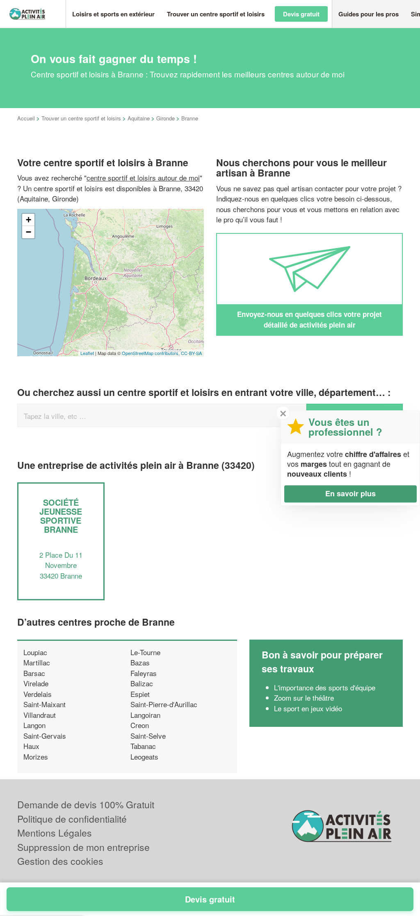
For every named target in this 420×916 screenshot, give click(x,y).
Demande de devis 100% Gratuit (85, 804)
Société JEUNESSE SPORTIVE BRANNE (60, 515)
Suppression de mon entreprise (83, 847)
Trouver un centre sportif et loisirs (81, 118)
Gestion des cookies (60, 861)
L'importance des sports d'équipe (324, 687)
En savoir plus (350, 493)
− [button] (28, 232)
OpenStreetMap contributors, (151, 353)
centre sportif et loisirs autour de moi (143, 177)
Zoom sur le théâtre (304, 697)
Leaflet (87, 353)
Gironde (165, 118)
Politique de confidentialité (72, 819)
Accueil (26, 118)
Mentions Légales (54, 832)
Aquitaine (139, 118)
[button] (113, 14)
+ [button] (28, 220)
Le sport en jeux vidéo (308, 708)
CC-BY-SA (191, 353)
